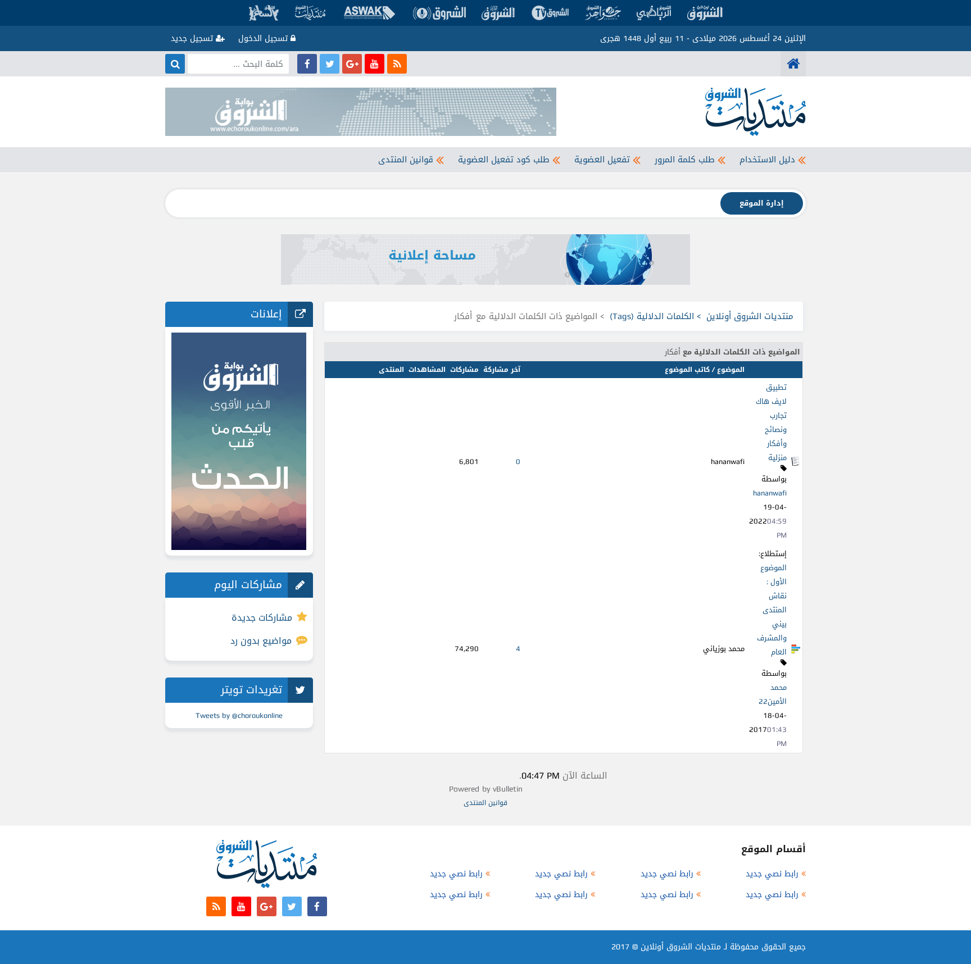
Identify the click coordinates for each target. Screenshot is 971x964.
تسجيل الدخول (264, 38)
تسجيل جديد (193, 38)
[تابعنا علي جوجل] (352, 64)
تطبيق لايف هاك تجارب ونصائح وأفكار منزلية (771, 422)
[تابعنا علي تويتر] (329, 64)
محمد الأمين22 (773, 694)
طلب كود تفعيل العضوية (504, 159)
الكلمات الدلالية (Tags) (652, 316)
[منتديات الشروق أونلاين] (793, 63)
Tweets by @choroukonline (239, 715)
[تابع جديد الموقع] (397, 64)
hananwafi (770, 493)
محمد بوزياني (724, 649)
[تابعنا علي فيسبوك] (307, 64)
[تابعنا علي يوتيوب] (374, 64)
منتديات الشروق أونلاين (749, 316)
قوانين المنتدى (405, 159)
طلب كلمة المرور (685, 159)
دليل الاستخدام (767, 159)
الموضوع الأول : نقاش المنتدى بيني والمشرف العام (772, 610)
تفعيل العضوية (602, 159)
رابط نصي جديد (772, 873)
